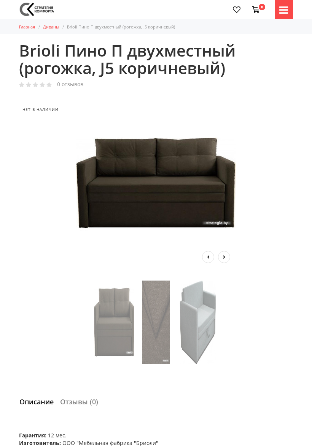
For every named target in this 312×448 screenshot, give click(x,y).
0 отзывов (70, 84)
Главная (27, 27)
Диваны (51, 27)
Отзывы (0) (79, 401)
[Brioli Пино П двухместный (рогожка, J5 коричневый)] (156, 183)
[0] (254, 5)
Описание (36, 401)
